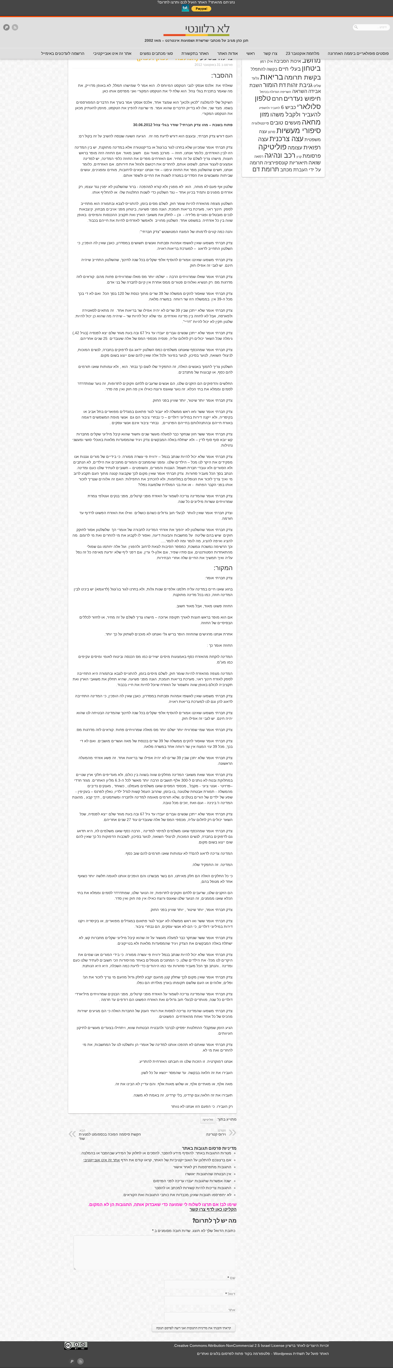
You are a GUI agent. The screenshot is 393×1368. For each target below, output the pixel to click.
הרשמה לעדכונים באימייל (62, 53)
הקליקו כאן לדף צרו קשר (213, 1209)
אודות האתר (227, 53)
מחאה (311, 122)
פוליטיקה (208, 1119)
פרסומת (312, 156)
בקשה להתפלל (264, 69)
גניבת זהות (300, 85)
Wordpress (282, 1353)
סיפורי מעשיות (298, 130)
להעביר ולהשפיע (269, 108)
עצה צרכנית (286, 138)
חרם (277, 98)
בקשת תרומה (302, 77)
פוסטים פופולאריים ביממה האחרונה (358, 53)
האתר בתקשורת (195, 53)
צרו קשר (270, 53)
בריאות (271, 76)
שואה (315, 162)
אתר (231, 1310)
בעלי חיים (290, 69)
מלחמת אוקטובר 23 (302, 53)
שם (232, 1278)
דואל (231, 1294)
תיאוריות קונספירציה (285, 162)
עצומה (295, 147)
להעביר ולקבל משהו (295, 114)
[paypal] (6, 27)
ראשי (250, 53)
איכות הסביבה (287, 61)
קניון (299, 156)
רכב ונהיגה (279, 155)
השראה (299, 91)
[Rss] (15, 27)
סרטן (271, 132)
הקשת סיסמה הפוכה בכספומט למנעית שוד (110, 1135)
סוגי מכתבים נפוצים (156, 53)
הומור (270, 84)
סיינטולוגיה (260, 123)
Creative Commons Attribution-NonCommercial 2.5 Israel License (229, 1345)
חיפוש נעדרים (302, 98)
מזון (264, 114)
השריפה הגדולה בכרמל (275, 92)
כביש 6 (288, 107)
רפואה (258, 156)
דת (282, 85)
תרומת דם (265, 169)
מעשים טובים (285, 123)
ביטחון (311, 68)
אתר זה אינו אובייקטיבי (112, 53)
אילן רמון (266, 61)
